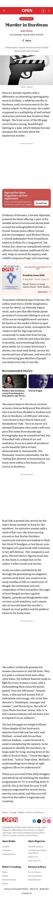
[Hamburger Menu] (3, 10)
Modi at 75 (33, 856)
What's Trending (11, 866)
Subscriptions (8, 854)
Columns (6, 850)
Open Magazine (36, 841)
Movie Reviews (35, 875)
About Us (34, 888)
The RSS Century (35, 846)
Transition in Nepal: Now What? (37, 851)
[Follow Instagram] (49, 821)
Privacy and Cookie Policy (16, 888)
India (4, 872)
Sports (5, 883)
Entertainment (9, 879)
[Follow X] (39, 821)
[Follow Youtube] (44, 821)
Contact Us (27, 893)
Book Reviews (34, 879)
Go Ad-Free (41, 203)
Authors (6, 846)
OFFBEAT (43, 11)
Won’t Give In (34, 860)
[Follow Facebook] (34, 821)
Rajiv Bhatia (26, 30)
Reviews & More (37, 866)
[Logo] (26, 11)
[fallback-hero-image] (14, 381)
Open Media (8, 841)
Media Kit (44, 888)
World (5, 875)
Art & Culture (34, 872)
